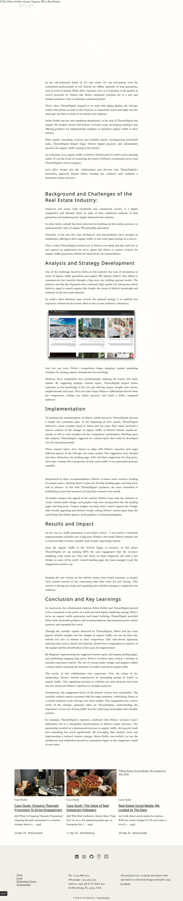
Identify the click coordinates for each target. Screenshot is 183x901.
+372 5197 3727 (88, 879)
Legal (19, 878)
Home (83, 6)
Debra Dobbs (114, 105)
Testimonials (23, 884)
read (38, 824)
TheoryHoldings (103, 898)
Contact (126, 6)
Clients (149, 6)
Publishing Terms (26, 881)
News (19, 875)
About (105, 6)
